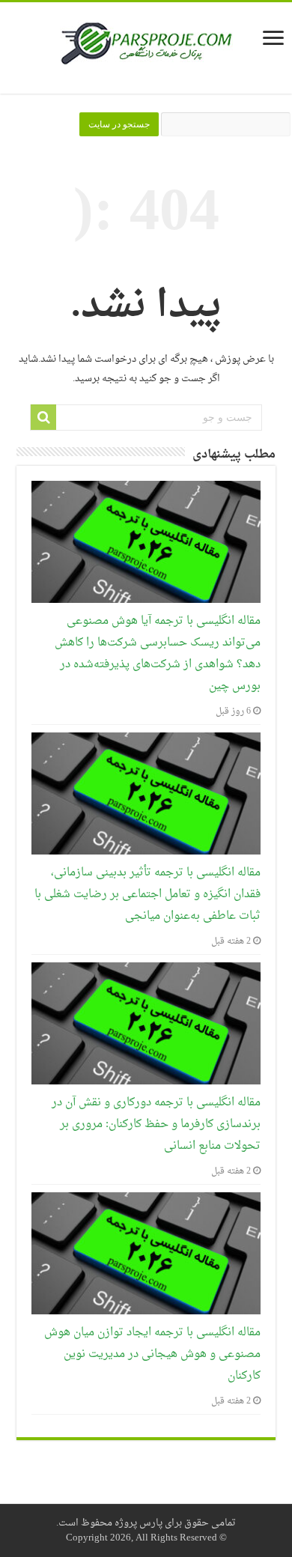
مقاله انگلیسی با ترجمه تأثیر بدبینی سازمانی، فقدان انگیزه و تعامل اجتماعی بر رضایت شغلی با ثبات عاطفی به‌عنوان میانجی (147, 894)
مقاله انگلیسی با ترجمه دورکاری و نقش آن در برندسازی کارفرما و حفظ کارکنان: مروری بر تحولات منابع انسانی (156, 1124)
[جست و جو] (43, 417)
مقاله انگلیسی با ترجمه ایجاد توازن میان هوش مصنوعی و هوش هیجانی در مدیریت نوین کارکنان (152, 1354)
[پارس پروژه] (146, 48)
